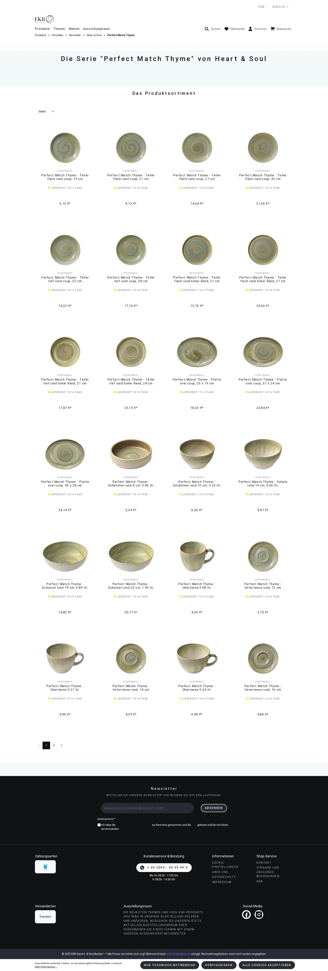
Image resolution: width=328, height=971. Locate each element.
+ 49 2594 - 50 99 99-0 (167, 867)
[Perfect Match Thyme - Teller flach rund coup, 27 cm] (197, 148)
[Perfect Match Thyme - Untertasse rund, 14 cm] (131, 658)
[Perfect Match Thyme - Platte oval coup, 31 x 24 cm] (263, 352)
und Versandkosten (178, 953)
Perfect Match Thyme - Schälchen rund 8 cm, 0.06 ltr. (131, 483)
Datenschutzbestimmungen (133, 824)
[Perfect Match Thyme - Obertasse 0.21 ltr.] (65, 658)
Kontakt (264, 862)
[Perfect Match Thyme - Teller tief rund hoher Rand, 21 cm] (65, 352)
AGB (194, 824)
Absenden (214, 807)
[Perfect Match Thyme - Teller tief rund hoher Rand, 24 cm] (131, 352)
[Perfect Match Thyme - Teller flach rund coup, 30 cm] (263, 148)
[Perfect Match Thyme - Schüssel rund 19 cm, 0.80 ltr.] (65, 556)
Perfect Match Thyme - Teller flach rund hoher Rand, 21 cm (197, 279)
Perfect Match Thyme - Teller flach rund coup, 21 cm (131, 177)
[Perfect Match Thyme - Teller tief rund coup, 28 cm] (131, 250)
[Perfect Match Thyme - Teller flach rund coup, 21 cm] (131, 148)
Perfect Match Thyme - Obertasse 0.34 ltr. (197, 687)
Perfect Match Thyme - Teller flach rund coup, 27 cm (197, 177)
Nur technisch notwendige (169, 965)
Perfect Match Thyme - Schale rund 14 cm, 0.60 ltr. (262, 483)
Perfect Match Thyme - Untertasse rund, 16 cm (263, 687)
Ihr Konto (260, 29)
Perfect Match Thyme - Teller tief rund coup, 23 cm (65, 279)
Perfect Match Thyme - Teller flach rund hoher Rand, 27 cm (263, 279)
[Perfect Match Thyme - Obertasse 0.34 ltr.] (197, 658)
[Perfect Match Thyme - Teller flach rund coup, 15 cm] (65, 148)
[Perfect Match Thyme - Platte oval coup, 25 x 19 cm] (197, 352)
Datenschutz (224, 876)
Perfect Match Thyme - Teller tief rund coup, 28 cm (131, 279)
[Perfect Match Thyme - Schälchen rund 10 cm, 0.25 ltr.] (197, 454)
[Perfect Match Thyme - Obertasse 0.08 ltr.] (197, 556)
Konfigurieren (219, 965)
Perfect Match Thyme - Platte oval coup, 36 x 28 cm (65, 483)
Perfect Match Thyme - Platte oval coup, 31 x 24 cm (263, 381)
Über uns (220, 872)
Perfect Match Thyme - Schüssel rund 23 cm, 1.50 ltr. (131, 585)
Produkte (42, 29)
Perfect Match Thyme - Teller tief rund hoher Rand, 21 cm (65, 381)
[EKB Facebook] (246, 914)
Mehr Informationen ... (46, 966)
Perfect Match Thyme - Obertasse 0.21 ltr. (65, 687)
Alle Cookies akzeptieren (267, 965)
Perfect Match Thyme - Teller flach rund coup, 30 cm (263, 177)
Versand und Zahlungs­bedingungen (268, 872)
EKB (262, 6)
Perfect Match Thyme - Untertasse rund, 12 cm (263, 585)
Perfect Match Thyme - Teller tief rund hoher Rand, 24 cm (131, 381)
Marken (74, 29)
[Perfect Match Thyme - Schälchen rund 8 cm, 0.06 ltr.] (131, 454)
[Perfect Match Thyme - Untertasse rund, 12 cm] (263, 556)
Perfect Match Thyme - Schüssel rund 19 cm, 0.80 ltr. (65, 585)
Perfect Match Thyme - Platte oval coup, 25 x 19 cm (197, 381)
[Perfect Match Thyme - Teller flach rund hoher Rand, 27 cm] (263, 250)
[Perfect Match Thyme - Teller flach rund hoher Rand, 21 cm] (197, 250)
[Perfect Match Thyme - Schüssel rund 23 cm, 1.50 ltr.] (131, 556)
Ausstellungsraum (96, 29)
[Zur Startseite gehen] (164, 19)
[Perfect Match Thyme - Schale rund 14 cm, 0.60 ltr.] (263, 454)
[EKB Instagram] (259, 914)
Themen (59, 29)
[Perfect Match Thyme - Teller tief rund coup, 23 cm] (65, 250)
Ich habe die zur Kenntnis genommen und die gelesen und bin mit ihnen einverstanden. (164, 826)
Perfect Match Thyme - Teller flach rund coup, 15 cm (65, 177)
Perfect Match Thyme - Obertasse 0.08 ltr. (197, 585)
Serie (42, 111)
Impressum (221, 882)
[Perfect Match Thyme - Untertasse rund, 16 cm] (263, 658)
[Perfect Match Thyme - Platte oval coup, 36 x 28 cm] (65, 454)
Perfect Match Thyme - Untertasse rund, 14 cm (131, 687)
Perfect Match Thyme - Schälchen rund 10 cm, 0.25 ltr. (197, 483)
